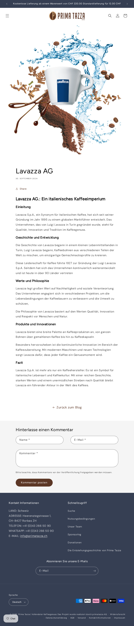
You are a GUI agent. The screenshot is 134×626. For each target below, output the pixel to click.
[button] (7, 16)
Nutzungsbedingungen (81, 518)
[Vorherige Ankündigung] (7, 4)
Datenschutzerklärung (56, 618)
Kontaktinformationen (100, 618)
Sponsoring (74, 534)
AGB (72, 618)
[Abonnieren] (94, 571)
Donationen (75, 542)
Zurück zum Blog (69, 407)
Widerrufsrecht (117, 614)
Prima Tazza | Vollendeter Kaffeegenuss (37, 614)
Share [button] (23, 188)
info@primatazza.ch (33, 536)
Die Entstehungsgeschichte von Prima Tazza (94, 550)
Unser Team (75, 526)
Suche (71, 510)
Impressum (119, 618)
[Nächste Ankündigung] (127, 4)
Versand (82, 618)
